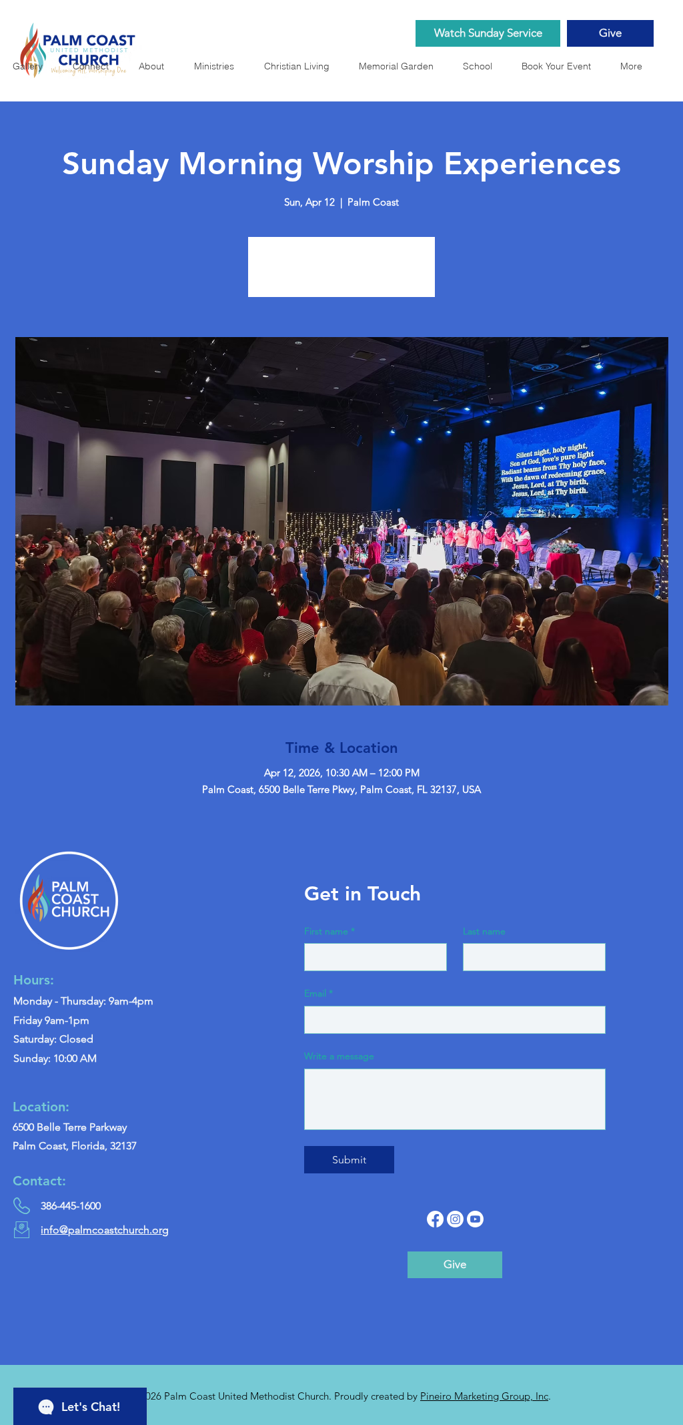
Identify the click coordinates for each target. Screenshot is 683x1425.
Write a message (339, 1056)
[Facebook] (435, 1219)
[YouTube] (475, 1219)
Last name (484, 931)
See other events (342, 274)
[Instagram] (455, 1219)
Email (318, 993)
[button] (400, 66)
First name (329, 931)
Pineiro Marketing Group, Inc (484, 1396)
